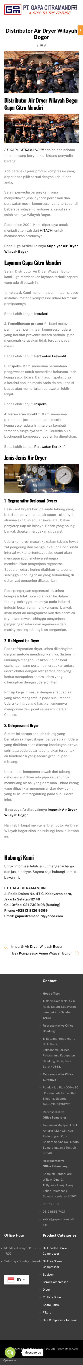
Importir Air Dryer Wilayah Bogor (36, 947)
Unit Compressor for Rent (60, 1320)
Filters (47, 1312)
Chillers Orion (52, 1297)
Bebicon (48, 1274)
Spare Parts (51, 1305)
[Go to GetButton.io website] (10, 1360)
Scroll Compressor (55, 1282)
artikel (41, 45)
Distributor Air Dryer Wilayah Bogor (41, 34)
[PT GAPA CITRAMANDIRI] (40, 12)
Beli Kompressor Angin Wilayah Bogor (42, 953)
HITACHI (46, 230)
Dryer (46, 1289)
